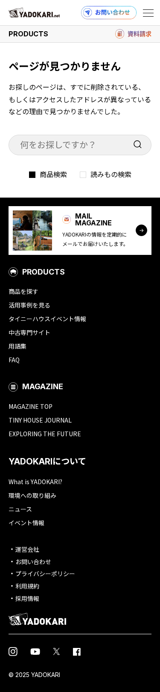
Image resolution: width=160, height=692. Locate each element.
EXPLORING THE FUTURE (45, 433)
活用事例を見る (29, 305)
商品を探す (23, 291)
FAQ (14, 359)
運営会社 (27, 549)
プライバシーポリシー (45, 573)
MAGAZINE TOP (30, 406)
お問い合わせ (33, 561)
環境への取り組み (32, 495)
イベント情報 (26, 522)
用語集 (17, 346)
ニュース (20, 509)
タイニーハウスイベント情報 (47, 318)
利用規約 (27, 586)
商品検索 (53, 174)
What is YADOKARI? (35, 481)
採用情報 (27, 598)
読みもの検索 (110, 174)
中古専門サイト (29, 332)
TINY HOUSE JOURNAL (40, 420)
